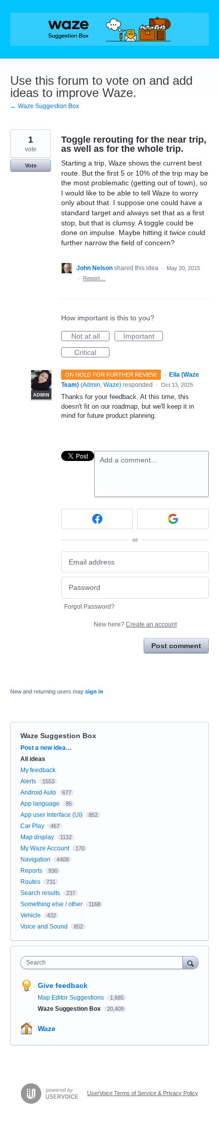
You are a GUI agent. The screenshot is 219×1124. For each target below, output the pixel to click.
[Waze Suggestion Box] (109, 29)
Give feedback (63, 985)
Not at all (90, 336)
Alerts (28, 781)
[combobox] (103, 962)
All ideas (32, 759)
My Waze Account (44, 848)
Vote (31, 165)
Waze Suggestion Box (58, 736)
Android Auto (38, 792)
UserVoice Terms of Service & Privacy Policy (142, 1093)
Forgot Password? (89, 606)
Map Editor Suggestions (71, 997)
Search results (40, 893)
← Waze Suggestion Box (44, 106)
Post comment (176, 646)
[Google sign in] (173, 519)
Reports (31, 870)
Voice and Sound (44, 926)
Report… (94, 278)
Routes (30, 881)
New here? (135, 624)
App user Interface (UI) (51, 814)
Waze (47, 1028)
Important (143, 336)
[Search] (190, 962)
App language (40, 803)
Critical (92, 352)
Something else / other (51, 904)
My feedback (38, 770)
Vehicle (30, 915)
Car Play (32, 826)
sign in (94, 691)
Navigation (35, 859)
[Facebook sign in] (97, 519)
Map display (37, 837)
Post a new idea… (46, 747)
